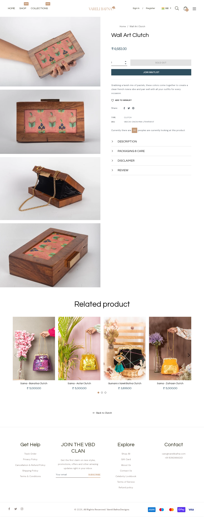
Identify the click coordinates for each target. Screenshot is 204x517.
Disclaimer (126, 160)
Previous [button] (15, 355)
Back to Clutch (104, 413)
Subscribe (94, 474)
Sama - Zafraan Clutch (170, 383)
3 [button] (105, 392)
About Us (126, 465)
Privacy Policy (30, 459)
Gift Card (126, 459)
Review (122, 170)
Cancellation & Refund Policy (30, 465)
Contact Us (126, 470)
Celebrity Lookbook (126, 476)
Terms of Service (126, 481)
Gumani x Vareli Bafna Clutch (124, 383)
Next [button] (189, 355)
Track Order (30, 453)
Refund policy (126, 487)
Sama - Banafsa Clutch (33, 383)
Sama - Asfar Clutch (79, 383)
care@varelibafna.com (174, 453)
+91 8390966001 (174, 457)
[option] (34, 355)
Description (127, 141)
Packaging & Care (131, 151)
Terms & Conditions (30, 476)
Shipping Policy (30, 470)
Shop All (126, 453)
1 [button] (98, 392)
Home (123, 26)
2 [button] (102, 392)
